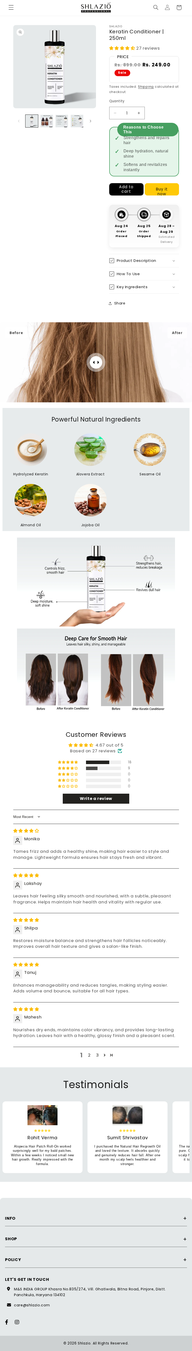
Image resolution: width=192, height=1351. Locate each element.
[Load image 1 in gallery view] (32, 121)
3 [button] (97, 1055)
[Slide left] (18, 121)
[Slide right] (90, 121)
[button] (11, 7)
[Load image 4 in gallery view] (77, 121)
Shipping (146, 86)
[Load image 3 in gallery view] (62, 121)
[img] (26, 831)
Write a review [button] (96, 798)
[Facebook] (6, 1322)
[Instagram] (17, 1322)
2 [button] (89, 1055)
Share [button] (120, 303)
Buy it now (162, 190)
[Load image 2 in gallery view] (46, 121)
